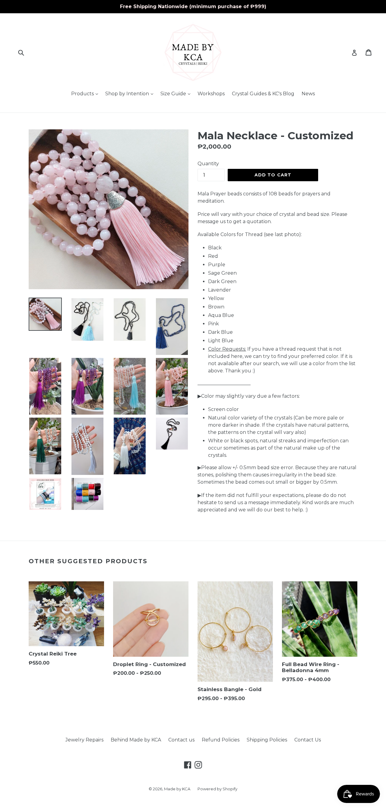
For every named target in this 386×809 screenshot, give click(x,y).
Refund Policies (220, 740)
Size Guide (176, 93)
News (308, 93)
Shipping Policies (267, 740)
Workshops (211, 93)
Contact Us (307, 740)
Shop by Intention (130, 93)
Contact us (181, 740)
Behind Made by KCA (136, 740)
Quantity (208, 163)
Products (86, 93)
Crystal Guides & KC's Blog (263, 93)
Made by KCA (177, 788)
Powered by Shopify (217, 788)
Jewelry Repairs (84, 740)
